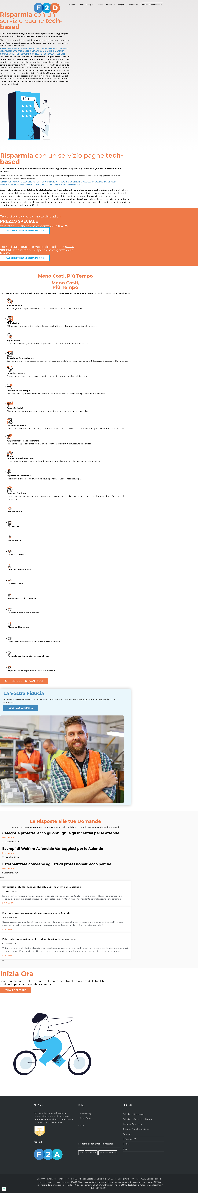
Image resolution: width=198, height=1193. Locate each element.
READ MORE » (8, 903)
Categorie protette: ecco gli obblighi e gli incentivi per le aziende (60, 833)
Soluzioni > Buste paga (133, 1114)
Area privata (133, 4)
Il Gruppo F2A (129, 1139)
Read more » (8, 838)
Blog (125, 1149)
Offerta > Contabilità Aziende (136, 1129)
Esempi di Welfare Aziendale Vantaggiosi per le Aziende (52, 849)
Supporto (121, 4)
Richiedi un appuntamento (152, 4)
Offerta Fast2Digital (86, 4)
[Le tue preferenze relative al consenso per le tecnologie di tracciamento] (4, 1189)
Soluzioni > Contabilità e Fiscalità (137, 1119)
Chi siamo (71, 4)
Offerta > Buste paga (132, 1124)
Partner (100, 4)
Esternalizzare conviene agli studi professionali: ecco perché (56, 864)
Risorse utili (110, 4)
